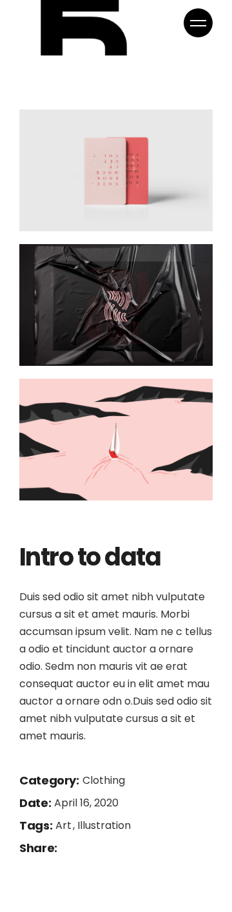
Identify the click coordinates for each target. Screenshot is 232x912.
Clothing (103, 780)
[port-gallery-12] (116, 439)
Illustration (104, 825)
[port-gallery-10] (116, 170)
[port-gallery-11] (116, 305)
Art (64, 825)
